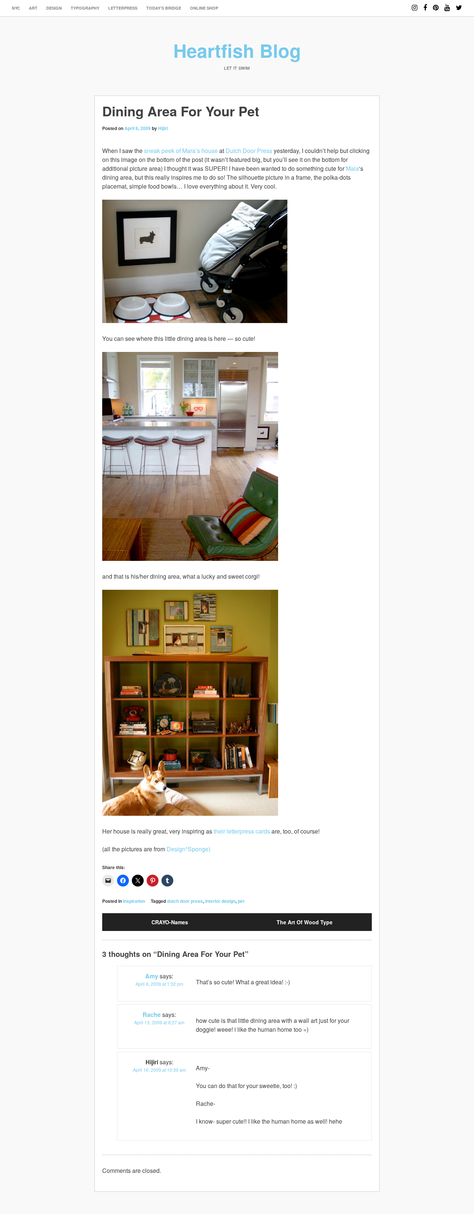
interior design (220, 901)
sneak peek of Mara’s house (181, 150)
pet (241, 901)
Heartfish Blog (237, 50)
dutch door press (185, 901)
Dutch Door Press (249, 150)
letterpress (122, 8)
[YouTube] (447, 4)
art (33, 8)
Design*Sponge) (188, 849)
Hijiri (163, 128)
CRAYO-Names (169, 922)
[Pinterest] (436, 4)
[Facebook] (425, 4)
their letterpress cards (242, 831)
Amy (151, 976)
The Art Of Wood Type (305, 922)
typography (85, 8)
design (54, 8)
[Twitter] (459, 4)
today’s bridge (163, 8)
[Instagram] (415, 4)
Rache (152, 1014)
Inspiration (134, 901)
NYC (16, 8)
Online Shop (204, 8)
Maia (352, 168)
